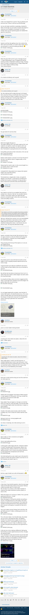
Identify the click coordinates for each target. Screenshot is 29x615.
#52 (27, 257)
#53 (27, 325)
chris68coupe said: (5, 354)
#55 (27, 351)
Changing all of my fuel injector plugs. (14, 576)
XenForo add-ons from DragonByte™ (18, 612)
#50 (27, 207)
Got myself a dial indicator (11, 587)
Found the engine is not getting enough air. (16, 570)
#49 (27, 190)
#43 (27, 56)
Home (25, 607)
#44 (27, 75)
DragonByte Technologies (10, 613)
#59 (27, 470)
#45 (27, 86)
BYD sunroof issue (9, 581)
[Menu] (2, 2)
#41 (27, 19)
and (7, 120)
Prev (12, 11)
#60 (27, 481)
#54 (27, 336)
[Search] (27, 1)
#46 (27, 108)
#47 (27, 129)
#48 (27, 140)
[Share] (25, 19)
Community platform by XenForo (12, 611)
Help (22, 607)
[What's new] (24, 1)
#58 (27, 434)
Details (16, 613)
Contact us (3, 607)
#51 (27, 233)
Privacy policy (17, 607)
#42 (27, 40)
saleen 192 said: (5, 88)
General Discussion (13, 571)
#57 (27, 387)
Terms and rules (10, 607)
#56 (27, 375)
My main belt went (9, 593)
